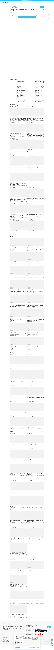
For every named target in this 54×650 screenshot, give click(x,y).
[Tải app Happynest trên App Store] (38, 631)
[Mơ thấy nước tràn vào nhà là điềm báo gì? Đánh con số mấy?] (35, 468)
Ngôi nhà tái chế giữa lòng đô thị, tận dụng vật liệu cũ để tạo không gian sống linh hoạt (35, 198)
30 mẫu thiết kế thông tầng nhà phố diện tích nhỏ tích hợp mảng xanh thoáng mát (18, 320)
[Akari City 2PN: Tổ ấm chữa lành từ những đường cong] (31, 100)
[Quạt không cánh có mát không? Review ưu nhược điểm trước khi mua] (35, 565)
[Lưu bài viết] (25, 115)
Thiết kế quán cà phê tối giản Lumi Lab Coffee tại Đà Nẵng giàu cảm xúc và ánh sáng (39, 82)
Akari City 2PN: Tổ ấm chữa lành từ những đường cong (39, 99)
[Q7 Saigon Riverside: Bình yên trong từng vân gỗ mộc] (31, 96)
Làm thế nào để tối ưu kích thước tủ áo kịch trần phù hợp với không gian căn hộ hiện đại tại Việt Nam (18, 570)
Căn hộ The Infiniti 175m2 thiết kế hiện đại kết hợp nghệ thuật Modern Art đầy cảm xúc (35, 277)
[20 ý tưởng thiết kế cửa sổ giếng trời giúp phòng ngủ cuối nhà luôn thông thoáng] (35, 299)
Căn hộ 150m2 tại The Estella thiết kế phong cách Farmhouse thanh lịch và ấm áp (35, 292)
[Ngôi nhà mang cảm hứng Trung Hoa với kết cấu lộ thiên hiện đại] (35, 160)
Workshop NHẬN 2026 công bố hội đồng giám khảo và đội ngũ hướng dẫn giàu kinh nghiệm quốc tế (18, 538)
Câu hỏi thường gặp (28, 630)
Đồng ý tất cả (17, 647)
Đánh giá (27, 633)
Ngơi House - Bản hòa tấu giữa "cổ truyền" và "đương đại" (17, 249)
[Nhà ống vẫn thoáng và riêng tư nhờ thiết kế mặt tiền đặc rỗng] (18, 209)
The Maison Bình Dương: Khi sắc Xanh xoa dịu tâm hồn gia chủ (21, 82)
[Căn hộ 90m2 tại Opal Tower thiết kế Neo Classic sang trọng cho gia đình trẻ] (35, 341)
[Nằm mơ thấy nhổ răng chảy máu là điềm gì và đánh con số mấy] (35, 454)
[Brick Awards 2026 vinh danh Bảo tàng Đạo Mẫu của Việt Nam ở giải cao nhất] (35, 532)
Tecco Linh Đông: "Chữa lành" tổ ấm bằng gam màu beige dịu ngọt (39, 86)
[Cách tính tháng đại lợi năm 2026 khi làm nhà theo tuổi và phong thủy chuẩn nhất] (35, 407)
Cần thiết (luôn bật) (19, 641)
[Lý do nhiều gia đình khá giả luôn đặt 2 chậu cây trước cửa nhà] (35, 439)
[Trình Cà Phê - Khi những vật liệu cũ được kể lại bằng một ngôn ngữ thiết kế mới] (18, 299)
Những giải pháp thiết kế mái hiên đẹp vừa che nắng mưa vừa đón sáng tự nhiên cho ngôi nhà (18, 334)
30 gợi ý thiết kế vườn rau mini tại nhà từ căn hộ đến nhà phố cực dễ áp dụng (35, 334)
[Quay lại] (48, 7)
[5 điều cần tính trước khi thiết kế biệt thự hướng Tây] (18, 144)
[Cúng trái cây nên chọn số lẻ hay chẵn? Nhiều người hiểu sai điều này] (18, 595)
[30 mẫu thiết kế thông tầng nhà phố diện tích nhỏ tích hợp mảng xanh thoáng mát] (18, 313)
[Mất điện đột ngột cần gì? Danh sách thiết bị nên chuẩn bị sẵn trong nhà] (18, 579)
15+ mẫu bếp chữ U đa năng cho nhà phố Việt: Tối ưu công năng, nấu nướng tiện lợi (21, 90)
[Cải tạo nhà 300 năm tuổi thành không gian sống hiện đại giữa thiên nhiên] (18, 193)
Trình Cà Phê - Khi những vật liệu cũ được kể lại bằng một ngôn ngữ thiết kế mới (17, 306)
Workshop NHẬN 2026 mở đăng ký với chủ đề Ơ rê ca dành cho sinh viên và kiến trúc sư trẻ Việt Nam (18, 553)
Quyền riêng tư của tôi (29, 629)
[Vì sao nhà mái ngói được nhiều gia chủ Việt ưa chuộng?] (18, 421)
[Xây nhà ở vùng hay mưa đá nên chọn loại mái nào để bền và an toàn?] (35, 360)
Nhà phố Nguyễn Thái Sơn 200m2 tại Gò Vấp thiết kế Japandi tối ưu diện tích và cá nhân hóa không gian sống (21, 86)
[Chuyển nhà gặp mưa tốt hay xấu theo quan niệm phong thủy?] (18, 609)
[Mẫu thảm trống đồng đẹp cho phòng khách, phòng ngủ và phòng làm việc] (35, 515)
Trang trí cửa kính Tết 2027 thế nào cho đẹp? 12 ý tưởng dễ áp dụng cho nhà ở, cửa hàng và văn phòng (35, 491)
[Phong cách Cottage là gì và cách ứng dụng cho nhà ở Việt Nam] (18, 391)
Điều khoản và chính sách (29, 626)
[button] (10, 247)
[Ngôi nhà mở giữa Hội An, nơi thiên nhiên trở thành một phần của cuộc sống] (35, 177)
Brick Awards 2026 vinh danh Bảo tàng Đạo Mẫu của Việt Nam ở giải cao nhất (35, 538)
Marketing (17, 643)
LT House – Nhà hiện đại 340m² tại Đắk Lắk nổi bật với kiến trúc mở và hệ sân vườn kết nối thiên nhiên (35, 135)
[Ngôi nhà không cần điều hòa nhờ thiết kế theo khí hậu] (35, 144)
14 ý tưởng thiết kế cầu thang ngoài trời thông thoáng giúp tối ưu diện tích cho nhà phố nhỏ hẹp (17, 277)
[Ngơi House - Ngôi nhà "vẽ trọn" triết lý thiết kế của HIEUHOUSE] (18, 128)
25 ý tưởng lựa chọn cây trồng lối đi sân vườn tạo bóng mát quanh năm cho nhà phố (18, 292)
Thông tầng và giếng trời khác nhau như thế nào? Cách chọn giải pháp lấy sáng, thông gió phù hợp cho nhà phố (35, 382)
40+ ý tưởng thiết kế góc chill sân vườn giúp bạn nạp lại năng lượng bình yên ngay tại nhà (17, 348)
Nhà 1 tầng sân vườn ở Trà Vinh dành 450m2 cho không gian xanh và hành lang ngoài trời (35, 263)
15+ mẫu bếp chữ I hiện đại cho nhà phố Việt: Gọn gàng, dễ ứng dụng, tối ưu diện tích (39, 90)
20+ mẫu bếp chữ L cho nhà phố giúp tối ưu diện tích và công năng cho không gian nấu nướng (21, 95)
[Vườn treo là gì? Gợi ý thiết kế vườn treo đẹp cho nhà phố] (18, 486)
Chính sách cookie (34, 639)
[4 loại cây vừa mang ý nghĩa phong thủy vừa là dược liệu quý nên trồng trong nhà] (18, 454)
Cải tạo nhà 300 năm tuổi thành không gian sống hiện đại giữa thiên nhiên (17, 200)
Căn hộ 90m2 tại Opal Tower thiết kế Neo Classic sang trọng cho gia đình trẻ (35, 348)
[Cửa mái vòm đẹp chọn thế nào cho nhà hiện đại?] (35, 500)
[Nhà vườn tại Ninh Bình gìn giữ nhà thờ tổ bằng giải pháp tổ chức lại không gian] (18, 177)
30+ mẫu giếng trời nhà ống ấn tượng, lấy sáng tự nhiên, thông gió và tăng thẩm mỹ (21, 99)
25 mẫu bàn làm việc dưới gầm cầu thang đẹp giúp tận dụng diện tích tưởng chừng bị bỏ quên (35, 249)
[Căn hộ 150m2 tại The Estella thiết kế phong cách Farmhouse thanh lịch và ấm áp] (35, 284)
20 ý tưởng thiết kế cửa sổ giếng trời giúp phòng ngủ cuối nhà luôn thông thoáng (35, 306)
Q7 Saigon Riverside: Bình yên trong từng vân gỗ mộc (39, 95)
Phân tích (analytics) (19, 642)
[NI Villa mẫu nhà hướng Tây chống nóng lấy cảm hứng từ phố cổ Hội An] (35, 112)
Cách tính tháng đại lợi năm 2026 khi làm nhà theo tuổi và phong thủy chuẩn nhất (35, 412)
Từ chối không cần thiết (32, 647)
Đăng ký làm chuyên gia (29, 634)
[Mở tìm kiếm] (30, 3)
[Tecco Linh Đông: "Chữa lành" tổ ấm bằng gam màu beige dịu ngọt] (31, 87)
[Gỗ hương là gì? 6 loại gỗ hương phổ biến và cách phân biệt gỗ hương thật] (35, 421)
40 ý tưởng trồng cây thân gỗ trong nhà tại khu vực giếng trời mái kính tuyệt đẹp (35, 320)
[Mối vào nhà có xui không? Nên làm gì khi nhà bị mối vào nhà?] (35, 595)
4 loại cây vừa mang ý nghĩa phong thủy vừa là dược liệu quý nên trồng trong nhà (18, 459)
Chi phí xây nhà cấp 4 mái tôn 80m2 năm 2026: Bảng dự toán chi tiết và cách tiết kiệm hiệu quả (35, 398)
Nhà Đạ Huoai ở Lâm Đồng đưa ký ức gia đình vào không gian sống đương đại (35, 232)
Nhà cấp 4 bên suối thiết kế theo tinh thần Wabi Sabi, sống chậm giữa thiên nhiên (17, 167)
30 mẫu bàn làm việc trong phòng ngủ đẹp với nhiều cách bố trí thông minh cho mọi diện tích (18, 263)
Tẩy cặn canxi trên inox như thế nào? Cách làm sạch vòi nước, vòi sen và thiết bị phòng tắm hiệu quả (18, 412)
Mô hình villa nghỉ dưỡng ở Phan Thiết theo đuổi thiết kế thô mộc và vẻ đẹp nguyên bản (17, 232)
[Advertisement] (27, 71)
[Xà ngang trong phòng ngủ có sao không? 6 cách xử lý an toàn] (18, 374)
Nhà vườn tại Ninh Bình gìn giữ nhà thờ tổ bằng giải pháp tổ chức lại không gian (18, 184)
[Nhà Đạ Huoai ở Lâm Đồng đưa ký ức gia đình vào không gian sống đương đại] (35, 225)
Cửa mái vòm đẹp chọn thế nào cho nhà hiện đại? (35, 505)
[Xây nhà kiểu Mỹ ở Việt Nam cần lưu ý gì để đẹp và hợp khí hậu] (18, 515)
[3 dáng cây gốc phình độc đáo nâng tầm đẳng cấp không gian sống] (18, 439)
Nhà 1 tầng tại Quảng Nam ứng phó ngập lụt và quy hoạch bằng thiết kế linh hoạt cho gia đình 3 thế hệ (18, 119)
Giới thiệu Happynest (29, 625)
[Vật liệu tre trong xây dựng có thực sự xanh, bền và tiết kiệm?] (18, 500)
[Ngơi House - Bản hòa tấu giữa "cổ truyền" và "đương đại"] (18, 242)
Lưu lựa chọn (37, 647)
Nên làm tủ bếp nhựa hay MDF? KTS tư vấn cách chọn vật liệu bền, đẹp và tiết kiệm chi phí (35, 215)
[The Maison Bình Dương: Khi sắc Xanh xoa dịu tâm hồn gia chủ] (13, 83)
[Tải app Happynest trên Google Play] (44, 631)
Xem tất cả (42, 104)
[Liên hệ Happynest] (52, 645)
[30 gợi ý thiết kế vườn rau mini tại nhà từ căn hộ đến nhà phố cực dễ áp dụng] (35, 327)
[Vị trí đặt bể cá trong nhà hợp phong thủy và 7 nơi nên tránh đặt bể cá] (18, 360)
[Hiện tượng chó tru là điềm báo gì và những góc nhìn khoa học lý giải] (18, 468)
